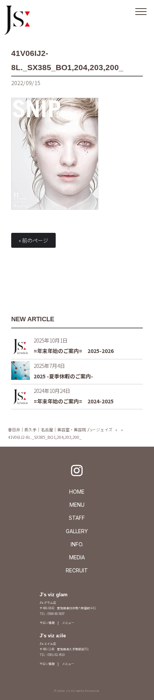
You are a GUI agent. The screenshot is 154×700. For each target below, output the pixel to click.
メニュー (68, 623)
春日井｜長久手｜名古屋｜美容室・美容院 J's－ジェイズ (60, 429)
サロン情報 (47, 623)
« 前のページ (33, 240)
